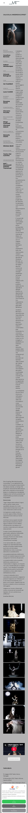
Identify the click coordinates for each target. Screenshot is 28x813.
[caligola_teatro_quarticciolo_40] (14, 683)
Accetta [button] (14, 802)
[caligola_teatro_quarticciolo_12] (14, 640)
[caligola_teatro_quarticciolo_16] (14, 712)
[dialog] (14, 798)
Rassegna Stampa (14, 759)
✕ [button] (24, 786)
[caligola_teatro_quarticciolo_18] (14, 697)
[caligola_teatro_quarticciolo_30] (14, 655)
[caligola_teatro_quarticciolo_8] (14, 625)
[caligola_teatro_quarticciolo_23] (14, 670)
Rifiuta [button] (13, 806)
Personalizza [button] (14, 810)
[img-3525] (14, 726)
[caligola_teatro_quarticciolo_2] (14, 611)
